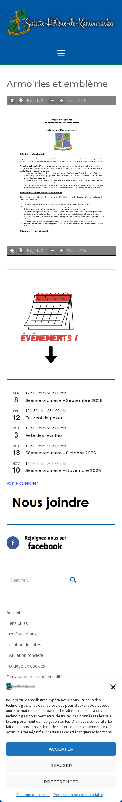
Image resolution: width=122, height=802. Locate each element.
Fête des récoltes (44, 435)
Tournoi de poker (43, 418)
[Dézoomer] (52, 100)
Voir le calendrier (22, 483)
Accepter (61, 749)
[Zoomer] (61, 100)
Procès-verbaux (21, 634)
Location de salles (24, 644)
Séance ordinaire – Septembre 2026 (63, 400)
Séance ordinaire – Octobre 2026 (60, 453)
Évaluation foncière (25, 655)
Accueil (13, 612)
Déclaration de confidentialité (78, 794)
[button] (113, 687)
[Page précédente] (12, 100)
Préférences (61, 781)
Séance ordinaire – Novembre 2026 (63, 470)
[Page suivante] (21, 100)
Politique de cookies (33, 794)
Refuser (61, 765)
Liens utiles (17, 623)
